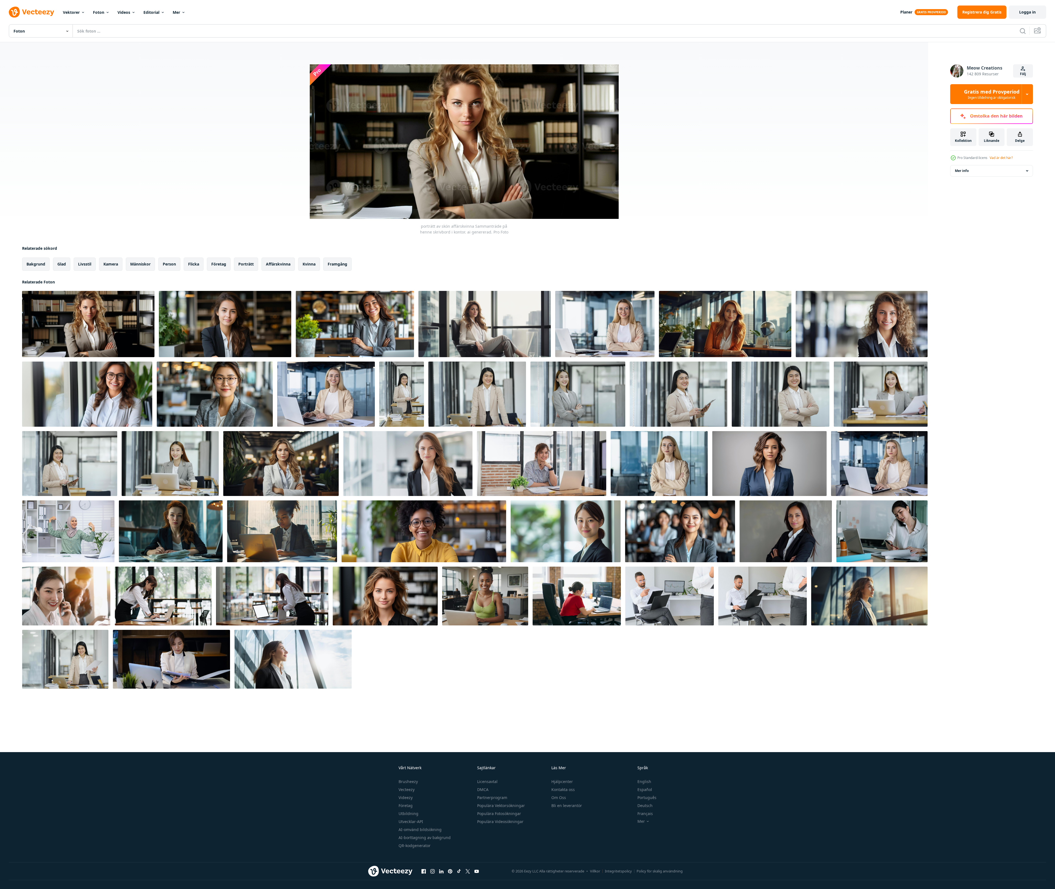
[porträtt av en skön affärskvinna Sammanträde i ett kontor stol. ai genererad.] (484, 324)
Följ (1023, 73)
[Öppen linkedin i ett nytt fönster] (441, 871)
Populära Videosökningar (500, 821)
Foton (98, 12)
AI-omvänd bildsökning (420, 829)
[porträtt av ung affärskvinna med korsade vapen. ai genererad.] (281, 463)
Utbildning (408, 813)
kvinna (309, 264)
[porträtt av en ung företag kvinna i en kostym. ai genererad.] (293, 659)
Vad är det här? (1001, 157)
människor (140, 264)
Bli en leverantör (566, 805)
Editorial (151, 12)
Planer (906, 12)
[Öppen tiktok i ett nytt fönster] (459, 871)
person (169, 264)
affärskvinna (278, 264)
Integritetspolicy (618, 871)
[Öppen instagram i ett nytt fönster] (432, 871)
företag (218, 264)
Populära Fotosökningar (499, 813)
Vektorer (71, 12)
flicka (193, 264)
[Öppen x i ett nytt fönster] (468, 871)
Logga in (1027, 12)
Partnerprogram (492, 797)
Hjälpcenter (562, 781)
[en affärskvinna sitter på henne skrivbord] (171, 531)
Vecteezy (407, 789)
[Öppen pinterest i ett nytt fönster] (450, 871)
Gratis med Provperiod (991, 94)
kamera (110, 264)
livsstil (84, 264)
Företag (406, 805)
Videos (123, 12)
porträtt (246, 264)
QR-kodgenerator (415, 845)
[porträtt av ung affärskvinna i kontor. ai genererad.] (225, 324)
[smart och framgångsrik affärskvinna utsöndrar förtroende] (401, 394)
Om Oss (558, 797)
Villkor (595, 871)
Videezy (406, 797)
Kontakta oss (563, 789)
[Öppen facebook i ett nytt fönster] (423, 871)
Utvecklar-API (411, 821)
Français (645, 813)
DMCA (482, 789)
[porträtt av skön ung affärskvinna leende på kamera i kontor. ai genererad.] (862, 324)
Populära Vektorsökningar (501, 805)
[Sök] (1022, 31)
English (644, 781)
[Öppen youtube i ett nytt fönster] (476, 871)
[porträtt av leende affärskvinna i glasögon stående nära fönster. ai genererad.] (87, 394)
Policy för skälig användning (660, 871)
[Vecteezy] (31, 12)
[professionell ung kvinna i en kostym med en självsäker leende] (785, 531)
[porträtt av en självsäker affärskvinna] (769, 463)
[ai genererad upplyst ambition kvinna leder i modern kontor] (282, 531)
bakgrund (35, 264)
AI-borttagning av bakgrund (425, 837)
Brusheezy (408, 781)
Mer (176, 12)
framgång (337, 264)
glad (61, 264)
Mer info (962, 170)
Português (646, 797)
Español (644, 789)
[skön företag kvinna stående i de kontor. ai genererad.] (869, 596)
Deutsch (645, 805)
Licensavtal (487, 781)
